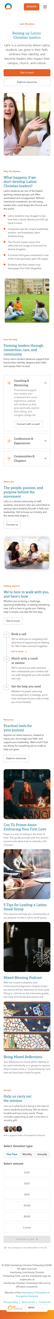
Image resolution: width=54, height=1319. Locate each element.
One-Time (11, 1154)
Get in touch (17, 652)
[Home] (8, 6)
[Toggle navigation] (45, 7)
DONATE (32, 7)
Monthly (27, 1154)
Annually (42, 1154)
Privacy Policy (11, 1302)
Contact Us (44, 1302)
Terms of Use (28, 1302)
